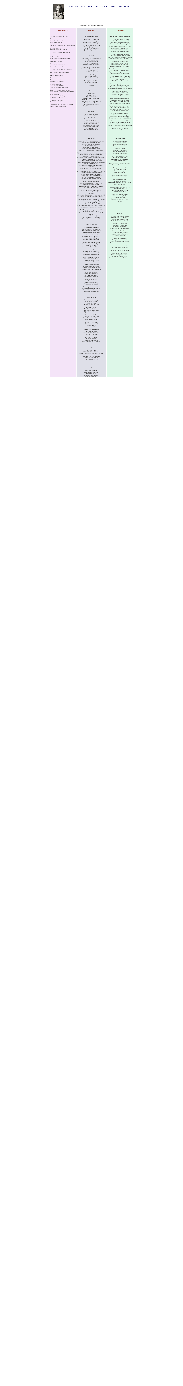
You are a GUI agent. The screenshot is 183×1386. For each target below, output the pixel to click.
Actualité (126, 6)
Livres (83, 6)
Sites (96, 6)
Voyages (112, 6)
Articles (90, 6)
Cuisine (104, 6)
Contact (119, 6)
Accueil (71, 6)
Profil (76, 6)
